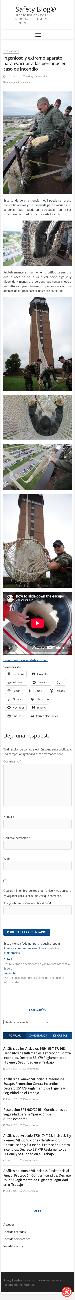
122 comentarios (30, 1068)
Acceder (8, 1224)
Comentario (12, 761)
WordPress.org (13, 1246)
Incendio (26, 82)
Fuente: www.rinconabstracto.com (25, 660)
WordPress (59, 1280)
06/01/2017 (11, 1160)
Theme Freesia (44, 1280)
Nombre (9, 816)
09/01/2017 (11, 1191)
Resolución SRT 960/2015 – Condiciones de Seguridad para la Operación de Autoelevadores (35, 1114)
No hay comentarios (36, 76)
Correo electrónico (16, 838)
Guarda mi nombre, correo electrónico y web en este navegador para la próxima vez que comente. (37, 893)
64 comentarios (30, 1191)
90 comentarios (30, 1099)
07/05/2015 (11, 1125)
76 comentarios (30, 1125)
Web (6, 858)
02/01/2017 (11, 1068)
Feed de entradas (14, 1231)
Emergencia (11, 51)
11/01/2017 (11, 1099)
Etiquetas (60, 1035)
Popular (15, 1035)
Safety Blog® (35, 9)
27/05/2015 (12, 76)
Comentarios (37, 1035)
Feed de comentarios (16, 1239)
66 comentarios (30, 1160)
